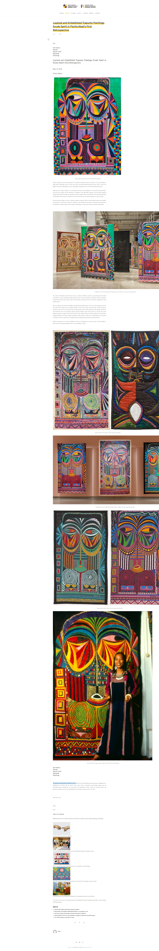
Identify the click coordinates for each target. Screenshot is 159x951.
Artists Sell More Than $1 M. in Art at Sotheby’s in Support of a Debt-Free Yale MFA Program (74, 915)
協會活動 (85, 13)
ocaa (54, 34)
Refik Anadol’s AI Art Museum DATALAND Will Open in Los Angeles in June (71, 911)
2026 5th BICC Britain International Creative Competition (66, 909)
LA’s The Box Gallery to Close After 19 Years (64, 917)
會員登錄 (97, 13)
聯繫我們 (91, 13)
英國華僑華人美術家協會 (78, 947)
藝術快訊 (67, 13)
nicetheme (90, 947)
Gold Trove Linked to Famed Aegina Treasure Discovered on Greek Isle (70, 913)
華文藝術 (73, 13)
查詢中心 (79, 13)
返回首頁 (61, 13)
